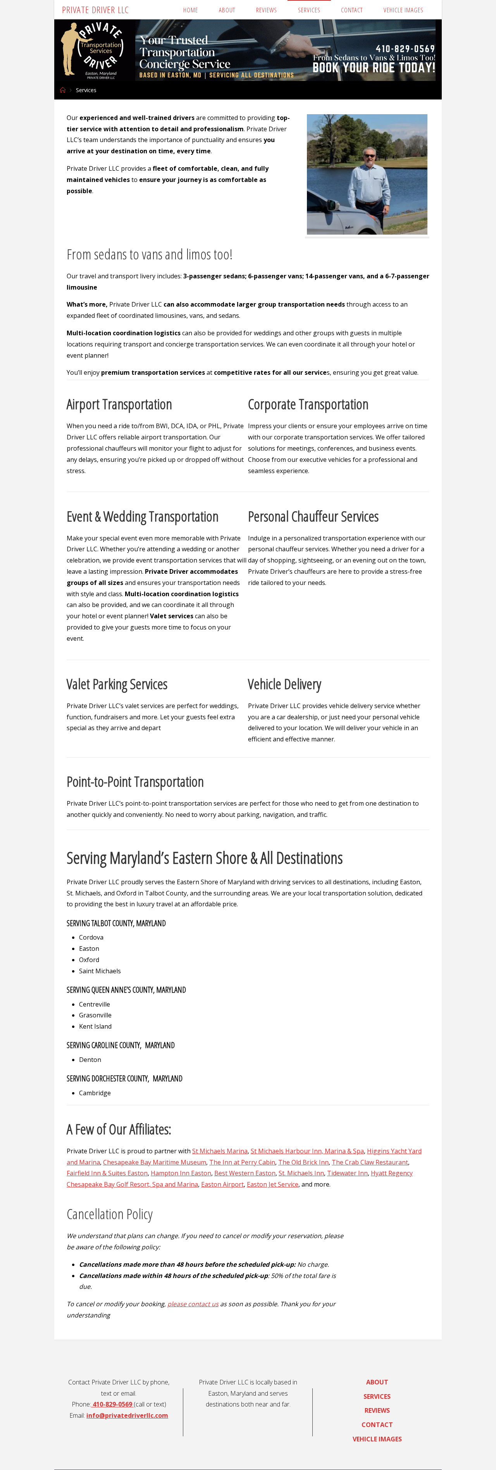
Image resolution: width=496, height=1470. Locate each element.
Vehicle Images (377, 1439)
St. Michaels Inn (301, 1173)
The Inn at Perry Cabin (242, 1162)
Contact (377, 1424)
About (377, 1382)
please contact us (193, 1304)
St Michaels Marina (220, 1151)
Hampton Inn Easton (181, 1173)
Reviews (377, 1410)
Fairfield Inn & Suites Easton (107, 1173)
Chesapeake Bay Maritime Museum (154, 1162)
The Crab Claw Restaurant (370, 1162)
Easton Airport (222, 1184)
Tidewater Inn (347, 1173)
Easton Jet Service (272, 1184)
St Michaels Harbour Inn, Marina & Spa (307, 1151)
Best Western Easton (245, 1173)
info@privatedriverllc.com (127, 1415)
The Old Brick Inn (303, 1162)
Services (377, 1396)
